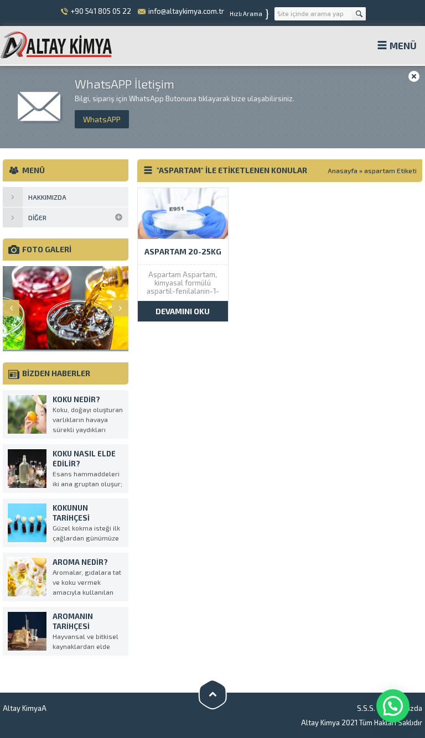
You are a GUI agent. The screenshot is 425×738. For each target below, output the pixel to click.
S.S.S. (366, 708)
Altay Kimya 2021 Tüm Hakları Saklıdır (361, 722)
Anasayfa (342, 170)
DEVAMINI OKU (183, 311)
